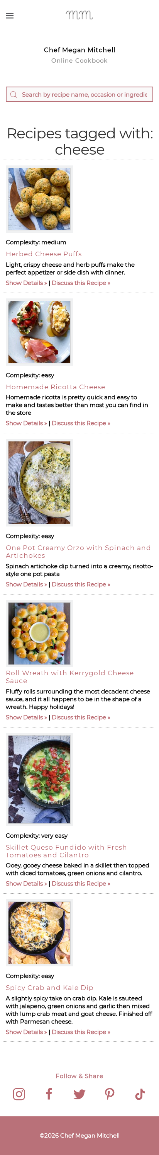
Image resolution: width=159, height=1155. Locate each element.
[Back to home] (79, 15)
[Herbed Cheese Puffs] (39, 199)
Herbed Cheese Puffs (44, 254)
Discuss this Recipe (79, 282)
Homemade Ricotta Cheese (55, 387)
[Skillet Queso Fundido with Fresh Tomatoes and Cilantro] (39, 779)
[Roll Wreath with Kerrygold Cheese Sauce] (39, 633)
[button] (10, 15)
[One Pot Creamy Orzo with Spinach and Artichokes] (39, 482)
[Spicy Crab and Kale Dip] (39, 932)
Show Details (24, 282)
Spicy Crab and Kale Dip (50, 987)
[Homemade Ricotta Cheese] (39, 332)
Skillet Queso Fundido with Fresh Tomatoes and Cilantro (66, 851)
